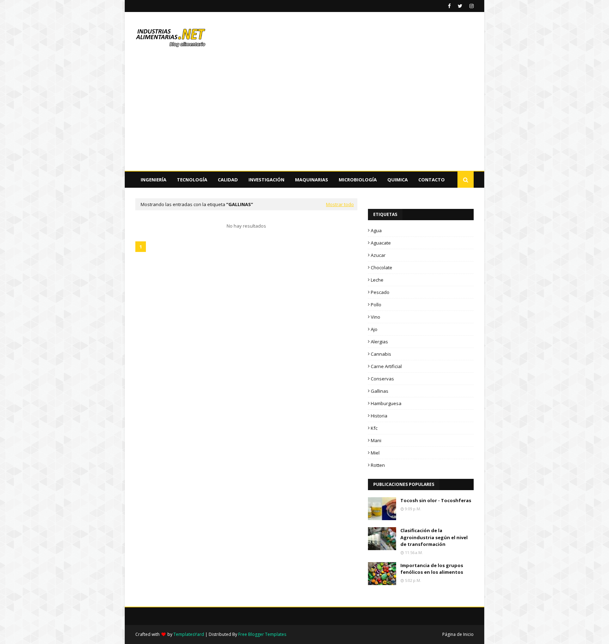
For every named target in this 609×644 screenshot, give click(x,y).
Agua (376, 230)
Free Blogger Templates (262, 634)
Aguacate (381, 243)
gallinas (379, 391)
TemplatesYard (188, 634)
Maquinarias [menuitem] (311, 179)
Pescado (380, 292)
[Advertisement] (304, 117)
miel (375, 453)
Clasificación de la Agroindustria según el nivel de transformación (434, 537)
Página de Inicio (458, 634)
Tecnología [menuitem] (192, 179)
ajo (374, 329)
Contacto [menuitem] (431, 179)
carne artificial (386, 366)
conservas (382, 378)
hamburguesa (386, 403)
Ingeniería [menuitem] (153, 179)
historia (379, 416)
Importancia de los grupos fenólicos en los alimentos (431, 569)
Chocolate (381, 267)
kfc (374, 428)
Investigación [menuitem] (266, 179)
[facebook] (449, 6)
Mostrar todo (340, 204)
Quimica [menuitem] (397, 179)
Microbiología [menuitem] (358, 179)
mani (376, 440)
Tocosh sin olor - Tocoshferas (435, 500)
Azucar (378, 255)
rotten (378, 465)
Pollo (376, 304)
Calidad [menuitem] (228, 179)
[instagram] (471, 6)
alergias (379, 341)
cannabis (381, 354)
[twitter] (460, 6)
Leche (377, 280)
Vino (375, 317)
